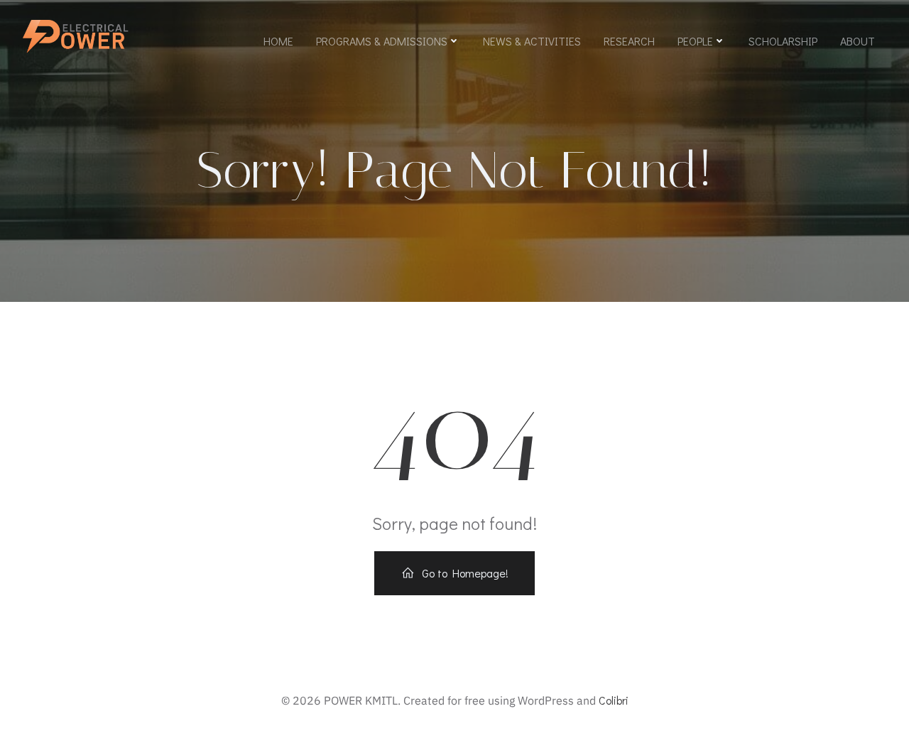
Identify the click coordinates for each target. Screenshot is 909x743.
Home (278, 40)
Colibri (613, 700)
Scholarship (783, 40)
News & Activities (532, 40)
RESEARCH (629, 40)
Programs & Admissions (381, 40)
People (695, 40)
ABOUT (857, 40)
